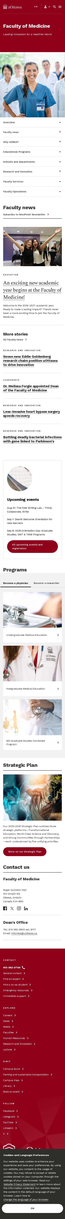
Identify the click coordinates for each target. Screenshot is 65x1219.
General (12, 973)
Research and (17, 1043)
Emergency (16, 990)
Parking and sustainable (26, 1074)
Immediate (14, 995)
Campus (11, 1068)
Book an (11, 1091)
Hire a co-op (15, 984)
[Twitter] (12, 908)
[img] (12, 6)
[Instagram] (19, 908)
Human (14, 1038)
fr (36, 7)
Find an (11, 978)
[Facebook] (5, 908)
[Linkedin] (26, 908)
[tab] (15, 584)
